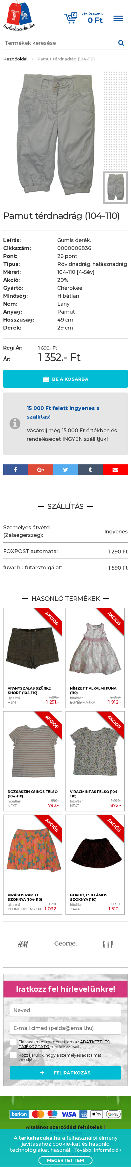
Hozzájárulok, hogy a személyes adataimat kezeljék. (59, 1057)
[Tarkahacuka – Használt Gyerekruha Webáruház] (19, 16)
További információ (97, 1150)
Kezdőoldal (15, 58)
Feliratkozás (72, 1073)
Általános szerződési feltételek (64, 1127)
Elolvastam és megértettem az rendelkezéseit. (64, 1044)
